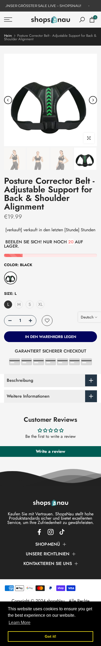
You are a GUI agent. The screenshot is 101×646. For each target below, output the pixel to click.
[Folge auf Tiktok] (62, 532)
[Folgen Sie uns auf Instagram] (51, 532)
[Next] (93, 100)
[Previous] (8, 100)
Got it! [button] (50, 636)
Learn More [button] (19, 622)
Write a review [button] (50, 451)
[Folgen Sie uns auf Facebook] (39, 532)
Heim (8, 35)
